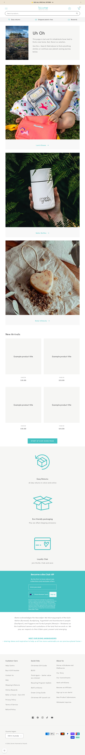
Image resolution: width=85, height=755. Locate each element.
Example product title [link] (23, 356)
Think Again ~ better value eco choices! (41, 676)
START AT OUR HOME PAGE (42, 441)
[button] (6, 8)
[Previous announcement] (4, 2)
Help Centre (10, 665)
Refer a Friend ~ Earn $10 (15, 695)
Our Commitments (63, 678)
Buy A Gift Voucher (12, 670)
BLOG (33, 670)
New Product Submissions (66, 697)
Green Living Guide (38, 692)
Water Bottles (41, 233)
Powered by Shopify (21, 743)
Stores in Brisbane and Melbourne (64, 666)
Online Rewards (11, 690)
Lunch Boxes (41, 145)
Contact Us (9, 675)
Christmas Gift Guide (39, 665)
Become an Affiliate (63, 687)
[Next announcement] (80, 2)
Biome (12, 743)
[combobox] (31, 594)
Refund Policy (10, 709)
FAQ (7, 680)
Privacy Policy (32, 609)
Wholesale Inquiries (63, 702)
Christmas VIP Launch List (40, 697)
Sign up (52, 594)
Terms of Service (11, 704)
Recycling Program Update (41, 683)
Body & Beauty (41, 321)
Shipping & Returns (12, 685)
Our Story (60, 673)
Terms (37, 609)
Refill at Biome (36, 688)
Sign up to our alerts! (64, 692)
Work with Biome (62, 682)
